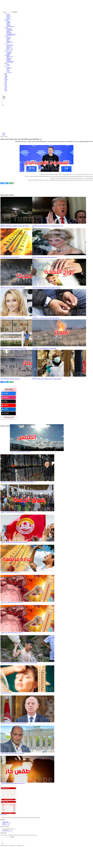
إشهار (6, 87)
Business (8, 65)
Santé (8, 48)
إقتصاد (6, 77)
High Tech (8, 37)
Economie (8, 22)
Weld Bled (8, 59)
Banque (8, 20)
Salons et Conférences (10, 26)
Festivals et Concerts (10, 35)
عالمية (6, 90)
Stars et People (9, 33)
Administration (9, 58)
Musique (8, 31)
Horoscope (9, 60)
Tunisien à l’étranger (10, 61)
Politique (8, 17)
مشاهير (6, 76)
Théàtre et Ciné (9, 29)
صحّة (6, 78)
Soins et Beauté (9, 45)
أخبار (5, 88)
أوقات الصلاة (9, 68)
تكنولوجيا (6, 79)
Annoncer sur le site (6, 824)
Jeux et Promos (9, 51)
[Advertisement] (46, 114)
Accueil (4, 132)
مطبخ (6, 85)
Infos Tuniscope (5, 821)
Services (8, 24)
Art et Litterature (10, 30)
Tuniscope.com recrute (6, 822)
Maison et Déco (9, 47)
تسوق (6, 84)
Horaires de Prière (10, 56)
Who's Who (9, 32)
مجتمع (6, 75)
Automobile (9, 25)
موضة (6, 83)
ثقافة (6, 73)
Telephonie (9, 38)
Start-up (8, 23)
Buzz (8, 40)
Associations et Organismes (11, 34)
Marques (8, 54)
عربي (4, 98)
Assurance (8, 21)
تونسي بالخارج (9, 72)
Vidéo (4, 97)
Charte (4, 823)
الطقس (8, 67)
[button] (5, 13)
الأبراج (8, 71)
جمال (6, 82)
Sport (8, 16)
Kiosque (8, 39)
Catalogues (9, 52)
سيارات (6, 86)
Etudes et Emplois (10, 49)
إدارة (8, 69)
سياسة (6, 89)
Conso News (9, 53)
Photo (4, 96)
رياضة (6, 74)
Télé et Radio (9, 28)
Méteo (8, 57)
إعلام (6, 80)
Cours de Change (10, 62)
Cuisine (8, 46)
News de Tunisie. (3, 814)
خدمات (6, 81)
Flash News (9, 18)
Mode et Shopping (10, 44)
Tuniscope (8, 41)
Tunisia (8, 64)
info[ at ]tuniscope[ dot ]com (7, 830)
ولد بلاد (8, 70)
